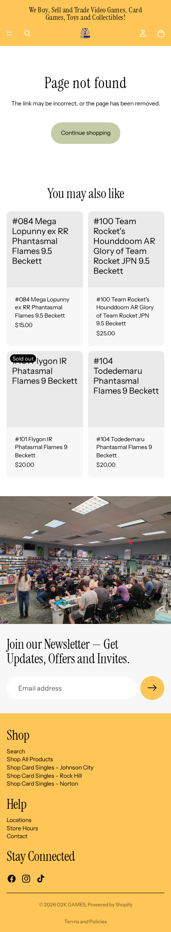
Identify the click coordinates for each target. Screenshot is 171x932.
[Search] (27, 33)
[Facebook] (12, 879)
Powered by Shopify (110, 904)
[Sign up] (152, 688)
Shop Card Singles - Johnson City (50, 767)
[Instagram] (26, 879)
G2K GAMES (71, 904)
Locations (19, 820)
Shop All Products (30, 759)
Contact (17, 836)
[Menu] (9, 33)
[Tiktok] (41, 879)
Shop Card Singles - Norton (42, 783)
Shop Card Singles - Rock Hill (44, 775)
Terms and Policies (85, 921)
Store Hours (22, 828)
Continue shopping (85, 132)
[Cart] (161, 33)
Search (16, 751)
